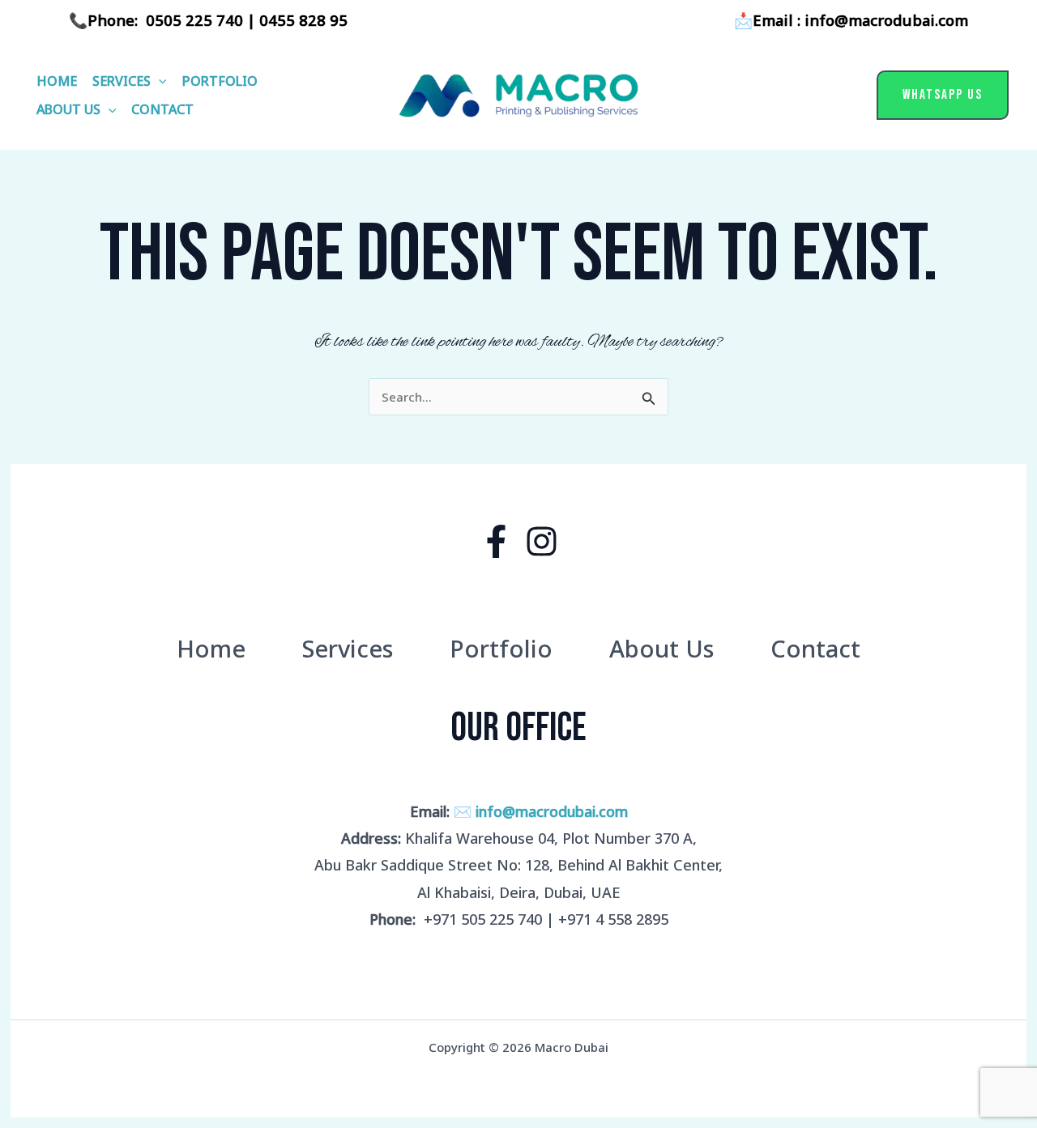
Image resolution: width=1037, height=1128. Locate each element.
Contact (162, 109)
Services (121, 81)
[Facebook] (496, 541)
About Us (68, 109)
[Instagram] (541, 541)
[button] (159, 80)
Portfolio (220, 81)
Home (56, 81)
